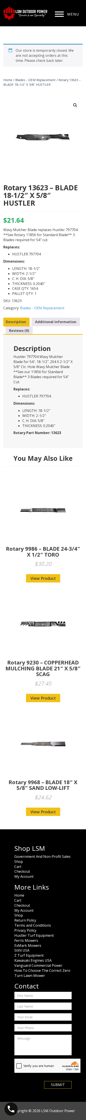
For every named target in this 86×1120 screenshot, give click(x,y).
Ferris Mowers (26, 940)
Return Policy (25, 920)
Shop (18, 861)
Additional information (55, 321)
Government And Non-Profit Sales (42, 856)
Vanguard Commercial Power (38, 965)
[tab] (16, 322)
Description (16, 321)
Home (7, 80)
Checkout (22, 871)
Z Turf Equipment (29, 955)
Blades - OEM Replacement (35, 80)
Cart (17, 866)
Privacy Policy (25, 930)
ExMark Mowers (27, 945)
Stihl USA (21, 950)
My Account (24, 876)
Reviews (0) (19, 330)
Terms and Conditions (32, 925)
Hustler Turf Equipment (34, 935)
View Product (43, 578)
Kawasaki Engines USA (33, 960)
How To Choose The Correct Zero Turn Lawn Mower (42, 973)
